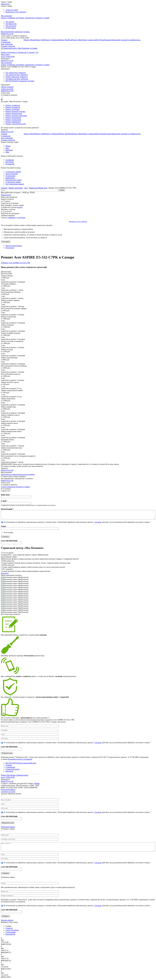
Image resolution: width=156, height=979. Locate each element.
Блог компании (7, 44)
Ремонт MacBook (65, 40)
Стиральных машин (13, 172)
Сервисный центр (12, 769)
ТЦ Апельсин (10, 26)
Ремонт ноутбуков (12, 109)
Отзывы (8, 765)
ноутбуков (21, 218)
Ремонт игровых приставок (16, 116)
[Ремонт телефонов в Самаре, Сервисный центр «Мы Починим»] (19, 48)
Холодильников (11, 174)
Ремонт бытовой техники (15, 111)
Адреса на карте (11, 10)
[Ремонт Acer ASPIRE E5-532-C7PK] (15, 263)
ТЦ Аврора (9, 22)
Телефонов (9, 160)
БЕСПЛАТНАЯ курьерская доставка (15, 32)
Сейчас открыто (7, 87)
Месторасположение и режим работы (18, 229)
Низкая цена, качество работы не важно (19, 232)
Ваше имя (6, 495)
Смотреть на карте (8, 792)
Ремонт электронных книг (15, 124)
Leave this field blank (9, 541)
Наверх (37, 783)
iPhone (8, 146)
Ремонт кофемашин (13, 122)
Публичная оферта (8, 790)
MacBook (9, 150)
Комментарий (7, 509)
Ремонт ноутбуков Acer (38, 188)
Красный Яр (10, 934)
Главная (4, 40)
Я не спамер (8, 532)
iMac (7, 152)
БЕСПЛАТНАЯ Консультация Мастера (20, 763)
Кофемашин (10, 178)
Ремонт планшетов (12, 107)
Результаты (9, 248)
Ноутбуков (100, 40)
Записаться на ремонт (9, 474)
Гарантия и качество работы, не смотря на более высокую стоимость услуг (33, 235)
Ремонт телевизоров (13, 120)
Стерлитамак (10, 932)
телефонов (11, 218)
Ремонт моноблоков (13, 118)
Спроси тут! (5, 491)
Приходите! (6, 195)
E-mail (4, 501)
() (7, 61)
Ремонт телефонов (51, 40)
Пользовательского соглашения (20, 759)
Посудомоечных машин (14, 184)
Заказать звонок (7, 920)
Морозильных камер (13, 180)
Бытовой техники (120, 40)
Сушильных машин (13, 182)
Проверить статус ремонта (15, 12)
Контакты (136, 40)
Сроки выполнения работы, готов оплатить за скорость (25, 238)
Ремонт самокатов (89, 40)
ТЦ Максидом (11, 24)
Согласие (97, 522)
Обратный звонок (8, 827)
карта (20, 207)
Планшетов (108, 40)
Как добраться (20, 73)
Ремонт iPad (39, 40)
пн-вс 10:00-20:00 (8, 56)
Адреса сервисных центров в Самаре (15, 487)
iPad (7, 148)
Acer (26, 188)
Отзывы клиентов (8, 46)
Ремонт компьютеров (13, 113)
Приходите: (5, 4)
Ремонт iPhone (29, 40)
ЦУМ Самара (10, 28)
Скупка (130, 40)
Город (3, 526)
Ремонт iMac (77, 40)
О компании (6, 42)
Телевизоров (10, 176)
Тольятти (9, 928)
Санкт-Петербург (12, 930)
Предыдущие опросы (13, 246)
